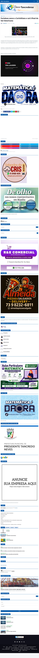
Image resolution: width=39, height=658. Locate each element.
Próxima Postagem (35, 138)
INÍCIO (19, 651)
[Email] (18, 111)
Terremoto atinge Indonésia (11, 631)
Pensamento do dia (9, 617)
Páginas (16, 527)
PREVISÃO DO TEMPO (4, 514)
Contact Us (10, 646)
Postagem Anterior (4, 138)
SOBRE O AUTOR (24, 650)
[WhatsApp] (14, 111)
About (7, 646)
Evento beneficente (9, 540)
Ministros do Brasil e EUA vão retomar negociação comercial (11, 547)
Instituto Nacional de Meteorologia (6, 521)
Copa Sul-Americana (8, 16)
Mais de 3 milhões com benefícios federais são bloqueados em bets (13, 551)
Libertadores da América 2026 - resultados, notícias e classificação (11, 524)
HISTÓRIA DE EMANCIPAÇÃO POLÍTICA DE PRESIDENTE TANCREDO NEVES (11, 520)
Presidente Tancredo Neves (11, 535)
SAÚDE (2, 518)
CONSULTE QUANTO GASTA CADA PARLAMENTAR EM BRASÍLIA (27, 646)
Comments (7, 527)
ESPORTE (2, 523)
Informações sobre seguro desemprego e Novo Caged (22, 649)
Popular (2, 527)
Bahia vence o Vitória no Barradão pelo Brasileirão (9, 554)
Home (4, 646)
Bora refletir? (8, 626)
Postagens (3, 358)
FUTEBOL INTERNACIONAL (6, 649)
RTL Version (15, 646)
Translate (16, 507)
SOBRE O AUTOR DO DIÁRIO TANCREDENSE (7, 513)
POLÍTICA (2, 517)
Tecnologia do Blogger (5, 150)
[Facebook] (35, 23)
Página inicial (3, 16)
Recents (12, 527)
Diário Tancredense (5, 1)
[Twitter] (36, 23)
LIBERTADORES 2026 (34, 649)
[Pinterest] (16, 111)
